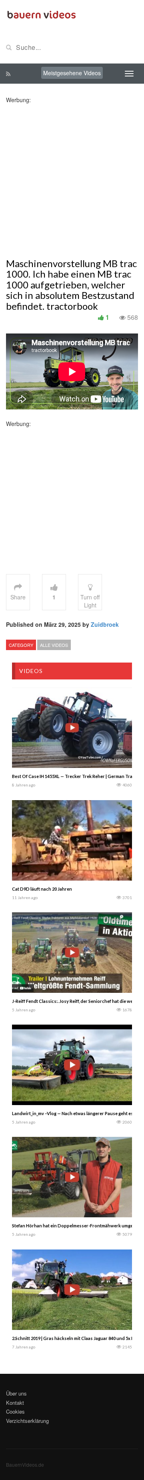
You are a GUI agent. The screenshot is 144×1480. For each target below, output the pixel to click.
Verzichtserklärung (27, 1420)
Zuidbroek (105, 624)
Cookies (15, 1411)
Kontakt (15, 1402)
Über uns (16, 1393)
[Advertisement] (72, 176)
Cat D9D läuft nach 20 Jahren (42, 888)
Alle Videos (54, 645)
